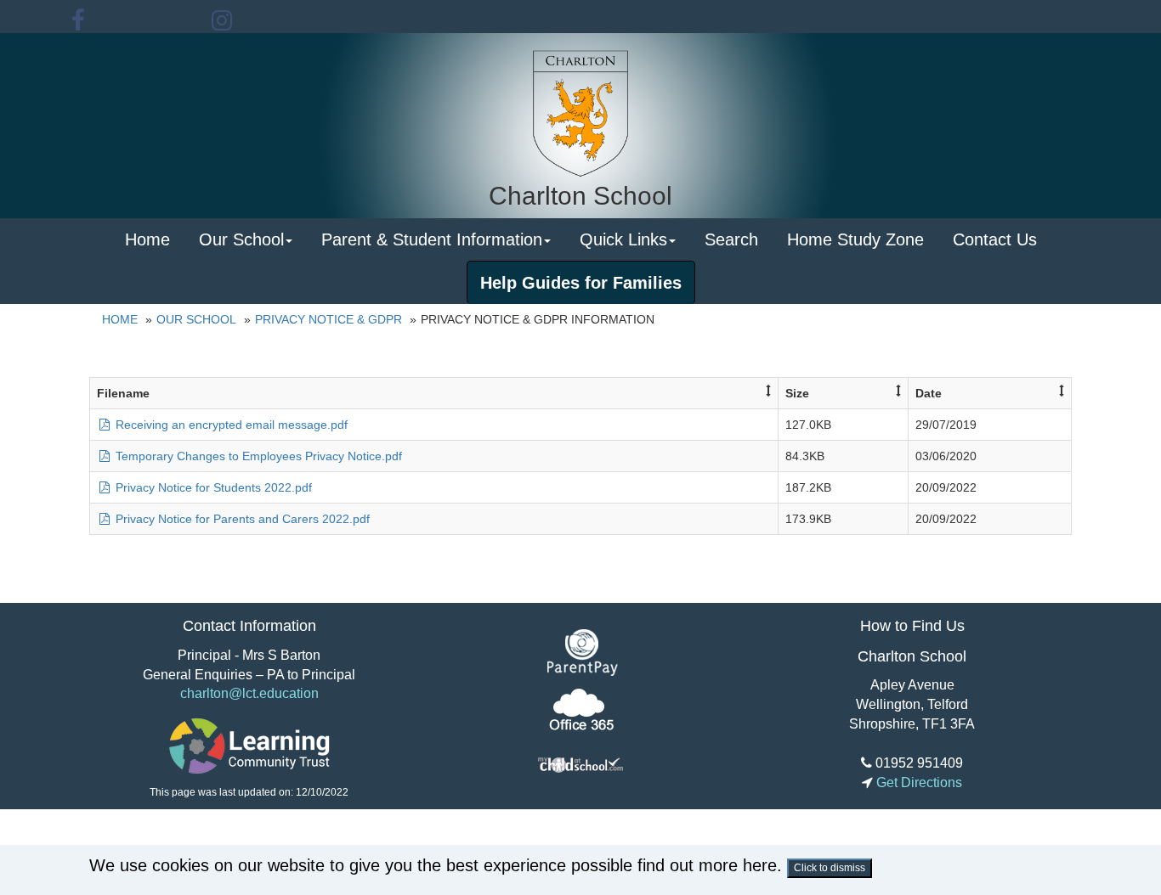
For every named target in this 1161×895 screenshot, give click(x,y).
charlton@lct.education (249, 693)
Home (147, 239)
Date (928, 393)
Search (731, 239)
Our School (241, 239)
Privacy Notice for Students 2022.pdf (212, 487)
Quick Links (623, 239)
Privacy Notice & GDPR (328, 319)
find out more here (707, 865)
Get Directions (917, 782)
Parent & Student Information (431, 239)
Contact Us (995, 239)
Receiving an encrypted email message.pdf (230, 424)
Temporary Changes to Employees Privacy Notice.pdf (257, 456)
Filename (123, 393)
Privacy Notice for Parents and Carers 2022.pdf (241, 519)
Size (797, 393)
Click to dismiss (829, 868)
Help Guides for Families (581, 282)
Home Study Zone (855, 239)
